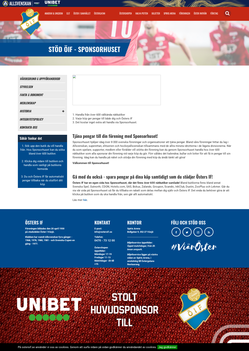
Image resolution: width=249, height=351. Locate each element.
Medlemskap (28, 103)
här (85, 200)
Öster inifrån (200, 13)
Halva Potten (141, 13)
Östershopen (125, 13)
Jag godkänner (167, 347)
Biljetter (156, 13)
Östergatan (99, 13)
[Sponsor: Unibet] (52, 3)
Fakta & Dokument (31, 95)
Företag (214, 13)
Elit (68, 13)
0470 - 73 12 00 (104, 240)
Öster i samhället (81, 13)
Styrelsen (26, 87)
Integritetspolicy (31, 119)
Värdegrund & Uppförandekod (40, 79)
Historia (25, 111)
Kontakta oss (28, 127)
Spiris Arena (170, 13)
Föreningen (184, 13)
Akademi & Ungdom (54, 13)
